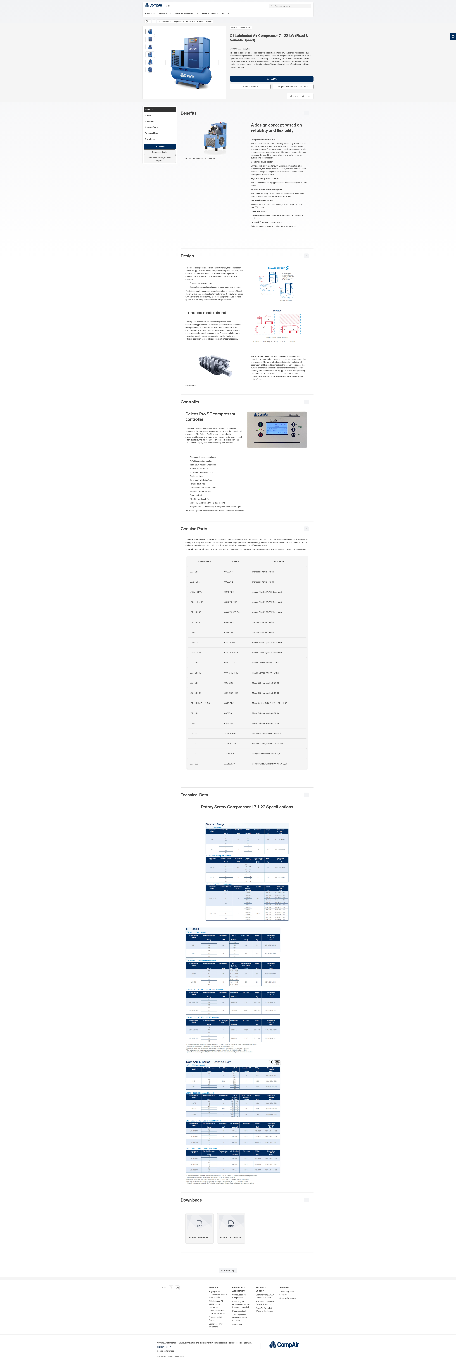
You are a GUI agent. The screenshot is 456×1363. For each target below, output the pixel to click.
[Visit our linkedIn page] (171, 1287)
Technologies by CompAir (286, 1293)
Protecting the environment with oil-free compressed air (241, 1304)
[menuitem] (150, 13)
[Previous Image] (163, 62)
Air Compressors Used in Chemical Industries (239, 1318)
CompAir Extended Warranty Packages (264, 1309)
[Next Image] (220, 62)
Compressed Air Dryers (215, 1318)
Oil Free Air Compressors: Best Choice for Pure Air (217, 1311)
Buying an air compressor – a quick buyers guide (218, 1294)
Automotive (237, 1324)
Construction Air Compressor (239, 1296)
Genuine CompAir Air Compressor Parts (265, 1296)
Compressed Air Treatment (215, 1325)
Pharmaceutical (239, 1311)
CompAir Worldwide (287, 1298)
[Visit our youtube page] (177, 1287)
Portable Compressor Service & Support (265, 1302)
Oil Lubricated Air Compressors (216, 1302)
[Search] (271, 6)
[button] (247, 113)
